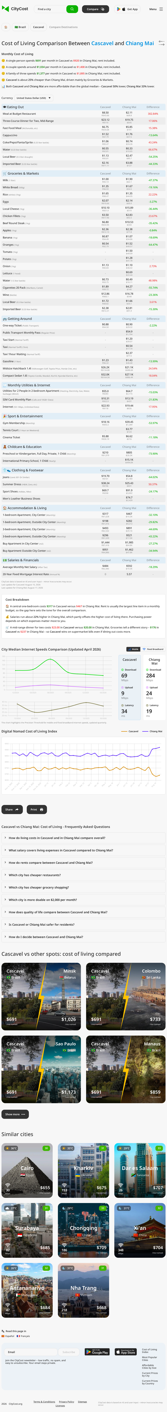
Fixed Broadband (155, 649)
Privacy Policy (66, 1402)
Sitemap (82, 1402)
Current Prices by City (150, 1374)
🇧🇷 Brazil (20, 27)
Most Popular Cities (149, 1358)
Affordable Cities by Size (149, 1366)
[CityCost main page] (15, 9)
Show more (12, 1114)
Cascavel (38, 27)
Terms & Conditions (44, 1402)
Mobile (135, 649)
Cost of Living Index (149, 1350)
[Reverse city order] (161, 43)
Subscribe (69, 1352)
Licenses (60, 1406)
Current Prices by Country (150, 1382)
